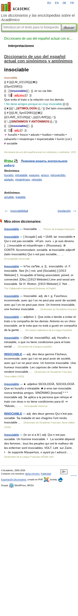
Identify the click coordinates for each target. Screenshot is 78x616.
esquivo (34, 175)
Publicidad (46, 473)
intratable (21, 175)
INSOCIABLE (13, 354)
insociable (11, 229)
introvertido (58, 175)
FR (72, 3)
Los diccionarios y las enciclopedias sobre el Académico (38, 17)
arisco (45, 175)
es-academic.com (16, 6)
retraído (37, 179)
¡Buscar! (68, 27)
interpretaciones (21, 46)
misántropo (22, 179)
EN (57, 3)
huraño (9, 175)
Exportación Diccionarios (13, 479)
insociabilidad (19, 210)
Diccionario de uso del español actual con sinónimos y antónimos (39, 38)
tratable (21, 197)
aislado (9, 179)
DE (64, 3)
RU (49, 3)
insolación (64, 210)
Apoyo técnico (32, 473)
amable (9, 197)
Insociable (11, 266)
